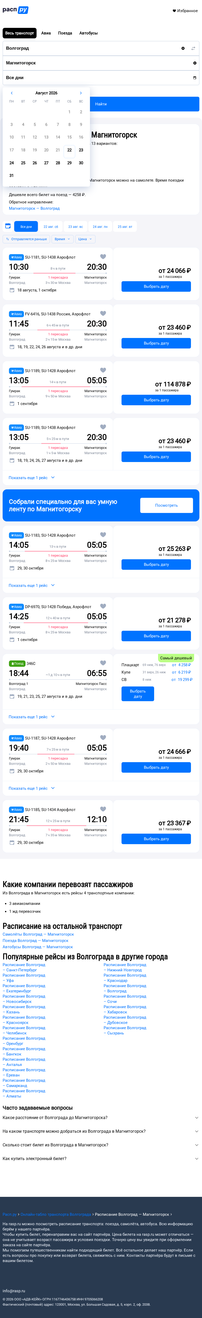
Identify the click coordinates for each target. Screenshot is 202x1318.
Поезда (65, 33)
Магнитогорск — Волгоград (34, 208)
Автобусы (88, 33)
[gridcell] (69, 113)
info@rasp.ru (14, 1291)
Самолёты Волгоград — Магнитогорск (38, 934)
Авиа (46, 33)
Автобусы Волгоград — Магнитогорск (38, 947)
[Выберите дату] (8, 226)
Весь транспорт (19, 33)
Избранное (187, 10)
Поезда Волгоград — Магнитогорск (35, 940)
